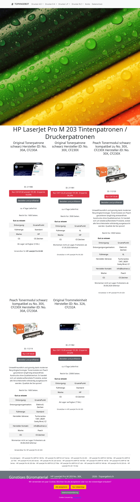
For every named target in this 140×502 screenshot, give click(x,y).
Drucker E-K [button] (50, 4)
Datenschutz (97, 4)
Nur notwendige (78, 487)
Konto (87, 4)
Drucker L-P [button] (64, 4)
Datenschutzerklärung (70, 492)
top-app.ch (77, 497)
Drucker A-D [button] (37, 4)
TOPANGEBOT (21, 3)
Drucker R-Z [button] (77, 4)
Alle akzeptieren (61, 487)
